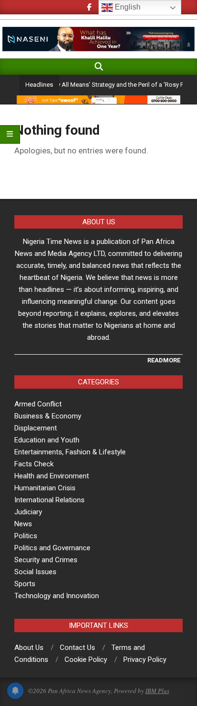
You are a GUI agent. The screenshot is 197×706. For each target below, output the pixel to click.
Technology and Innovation (56, 595)
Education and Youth (46, 440)
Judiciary (28, 512)
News (23, 524)
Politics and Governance (52, 548)
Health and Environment (51, 476)
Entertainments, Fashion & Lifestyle (70, 452)
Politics (25, 536)
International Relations (49, 500)
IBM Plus (157, 690)
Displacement (35, 428)
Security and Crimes (45, 560)
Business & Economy (47, 416)
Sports (24, 583)
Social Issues (35, 571)
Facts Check (34, 464)
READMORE (163, 360)
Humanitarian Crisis (45, 488)
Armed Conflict (38, 404)
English (127, 7)
